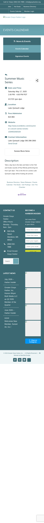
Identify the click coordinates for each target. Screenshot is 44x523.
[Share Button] (37, 80)
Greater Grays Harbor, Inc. (15, 353)
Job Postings (26, 185)
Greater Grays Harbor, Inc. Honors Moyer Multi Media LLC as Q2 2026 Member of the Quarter (10, 296)
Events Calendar (22, 49)
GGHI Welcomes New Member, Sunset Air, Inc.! (11, 322)
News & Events (23, 41)
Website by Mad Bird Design (22, 355)
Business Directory (13, 182)
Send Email (12, 144)
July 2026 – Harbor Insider (10, 280)
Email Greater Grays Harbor (12, 252)
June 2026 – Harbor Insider (10, 311)
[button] (33, 279)
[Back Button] (6, 75)
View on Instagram (33, 341)
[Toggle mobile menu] (40, 18)
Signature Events (22, 56)
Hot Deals (17, 185)
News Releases (26, 182)
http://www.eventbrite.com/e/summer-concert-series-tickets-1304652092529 (22, 129)
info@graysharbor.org (33, 2)
